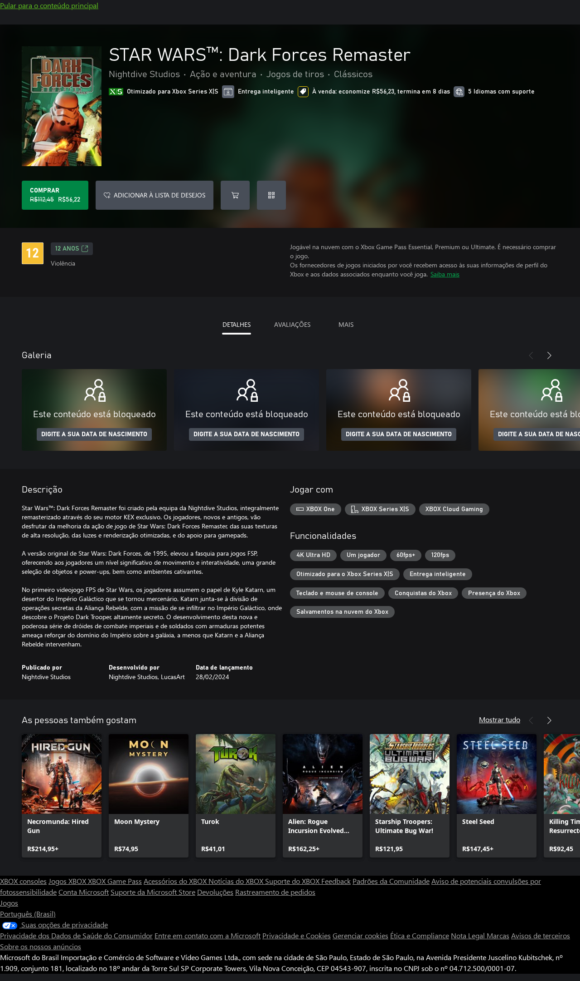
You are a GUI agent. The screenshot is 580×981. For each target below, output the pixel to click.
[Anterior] (531, 355)
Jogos (9, 902)
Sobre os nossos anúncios (40, 946)
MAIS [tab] (345, 324)
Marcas (498, 935)
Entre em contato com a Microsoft (208, 935)
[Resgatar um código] (271, 195)
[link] (62, 796)
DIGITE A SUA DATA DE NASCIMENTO (94, 434)
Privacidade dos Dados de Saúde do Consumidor (76, 935)
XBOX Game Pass (115, 881)
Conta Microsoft (83, 892)
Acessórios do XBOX (176, 881)
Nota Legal (469, 935)
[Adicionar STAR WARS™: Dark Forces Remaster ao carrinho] (235, 195)
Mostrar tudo (499, 719)
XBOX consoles (23, 881)
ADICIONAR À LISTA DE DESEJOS (159, 195)
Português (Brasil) (28, 913)
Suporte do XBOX (293, 881)
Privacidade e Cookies (296, 935)
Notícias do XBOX (236, 881)
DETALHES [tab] (236, 324)
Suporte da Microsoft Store (153, 892)
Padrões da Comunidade (391, 881)
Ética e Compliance (419, 935)
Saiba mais (444, 274)
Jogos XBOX (68, 881)
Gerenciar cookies (360, 935)
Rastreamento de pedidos (275, 892)
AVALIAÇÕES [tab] (292, 324)
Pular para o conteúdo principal (49, 5)
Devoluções (215, 892)
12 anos (67, 249)
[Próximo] (549, 355)
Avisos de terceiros (540, 935)
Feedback (336, 881)
